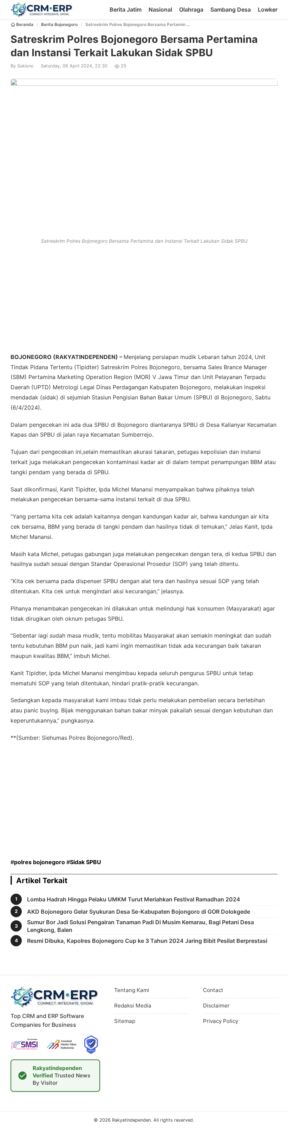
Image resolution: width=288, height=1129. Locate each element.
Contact (213, 990)
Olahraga (191, 9)
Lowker (267, 9)
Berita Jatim (126, 9)
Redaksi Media (132, 1005)
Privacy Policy (220, 1021)
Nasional (160, 9)
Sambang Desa (230, 9)
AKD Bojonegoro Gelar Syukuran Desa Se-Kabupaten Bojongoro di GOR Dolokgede (138, 911)
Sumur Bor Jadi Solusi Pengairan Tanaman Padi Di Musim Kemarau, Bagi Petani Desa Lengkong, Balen (140, 926)
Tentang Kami (131, 990)
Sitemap (124, 1021)
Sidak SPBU (85, 862)
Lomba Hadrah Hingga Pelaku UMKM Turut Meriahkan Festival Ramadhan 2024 (133, 899)
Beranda (24, 24)
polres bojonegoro (39, 862)
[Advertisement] (144, 297)
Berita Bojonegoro (59, 24)
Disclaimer (216, 1005)
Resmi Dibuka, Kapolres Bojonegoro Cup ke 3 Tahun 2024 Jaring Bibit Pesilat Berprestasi (147, 940)
